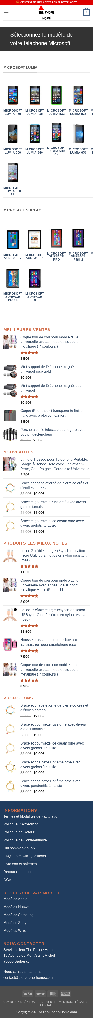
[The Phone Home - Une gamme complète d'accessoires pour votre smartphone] (46, 12)
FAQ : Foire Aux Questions (24, 856)
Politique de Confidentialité (25, 840)
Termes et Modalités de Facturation (31, 816)
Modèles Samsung (18, 915)
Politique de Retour (18, 832)
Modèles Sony (14, 923)
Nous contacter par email (23, 972)
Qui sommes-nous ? (19, 848)
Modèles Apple (15, 899)
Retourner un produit (19, 872)
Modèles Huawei (16, 907)
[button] (6, 12)
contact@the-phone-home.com (28, 977)
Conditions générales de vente (29, 1002)
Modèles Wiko (14, 931)
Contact (47, 1005)
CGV (7, 880)
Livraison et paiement (20, 864)
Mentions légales (73, 1002)
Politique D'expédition (21, 824)
